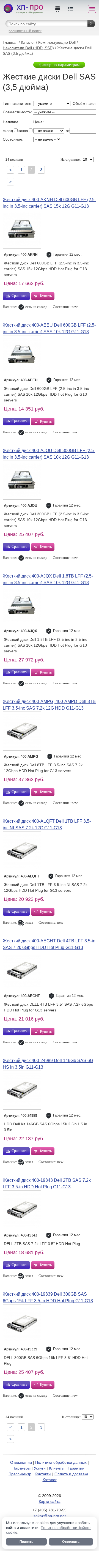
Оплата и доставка (71, 1474)
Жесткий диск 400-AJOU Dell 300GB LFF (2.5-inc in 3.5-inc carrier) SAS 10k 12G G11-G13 (49, 453)
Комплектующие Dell (57, 42)
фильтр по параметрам (59, 64)
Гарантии (76, 1468)
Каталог (28, 42)
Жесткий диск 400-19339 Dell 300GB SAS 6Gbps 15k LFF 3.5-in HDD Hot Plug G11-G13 (48, 1297)
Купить (46, 296)
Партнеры (21, 1468)
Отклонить (70, 1542)
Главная (10, 42)
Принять (26, 1542)
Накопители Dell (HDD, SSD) (28, 48)
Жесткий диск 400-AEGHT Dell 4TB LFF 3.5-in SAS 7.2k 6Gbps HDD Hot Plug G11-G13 (49, 944)
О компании (21, 1462)
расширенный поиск (25, 31)
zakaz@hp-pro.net (50, 1516)
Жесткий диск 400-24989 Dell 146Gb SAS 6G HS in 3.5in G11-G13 (48, 1063)
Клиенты (56, 1468)
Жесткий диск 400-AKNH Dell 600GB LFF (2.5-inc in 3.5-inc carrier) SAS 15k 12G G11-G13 (49, 203)
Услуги (40, 1468)
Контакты (43, 1474)
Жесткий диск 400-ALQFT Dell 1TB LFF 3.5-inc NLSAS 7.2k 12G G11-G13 (47, 824)
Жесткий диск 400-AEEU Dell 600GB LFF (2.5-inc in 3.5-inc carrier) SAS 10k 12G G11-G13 (49, 328)
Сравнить (19, 296)
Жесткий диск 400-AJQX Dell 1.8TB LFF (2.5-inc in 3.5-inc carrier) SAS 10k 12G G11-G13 (48, 579)
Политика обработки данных (61, 1462)
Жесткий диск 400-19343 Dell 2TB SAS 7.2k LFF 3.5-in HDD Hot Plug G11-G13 (47, 1183)
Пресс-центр (20, 1474)
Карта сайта (50, 1501)
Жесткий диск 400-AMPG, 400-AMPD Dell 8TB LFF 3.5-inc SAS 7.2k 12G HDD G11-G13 (49, 704)
